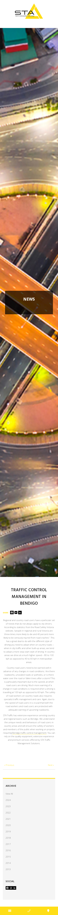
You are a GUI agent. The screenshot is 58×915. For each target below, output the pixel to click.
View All (9, 793)
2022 (8, 812)
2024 (8, 800)
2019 (8, 831)
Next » (51, 765)
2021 (8, 818)
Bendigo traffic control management (29, 732)
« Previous (9, 765)
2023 (8, 806)
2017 (8, 844)
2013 (8, 869)
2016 (8, 850)
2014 (8, 863)
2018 (8, 837)
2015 (8, 856)
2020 (8, 825)
